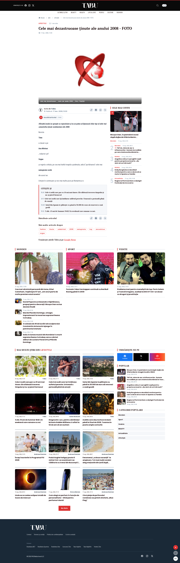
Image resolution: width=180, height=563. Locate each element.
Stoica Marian (75, 492)
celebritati (62, 229)
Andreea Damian (40, 454)
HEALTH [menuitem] (82, 12)
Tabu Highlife (77, 547)
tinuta (51, 229)
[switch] (164, 5)
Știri (49, 18)
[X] (33, 5)
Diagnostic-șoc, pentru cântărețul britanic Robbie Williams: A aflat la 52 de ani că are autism (64, 422)
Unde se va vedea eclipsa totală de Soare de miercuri (30, 496)
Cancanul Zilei (66, 547)
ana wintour (100, 229)
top (90, 229)
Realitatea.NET (31, 547)
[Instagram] (29, 5)
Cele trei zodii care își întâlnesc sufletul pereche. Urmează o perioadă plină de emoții (74, 199)
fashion (43, 229)
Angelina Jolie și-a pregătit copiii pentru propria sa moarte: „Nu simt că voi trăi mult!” (128, 161)
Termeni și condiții (39, 534)
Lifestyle (56, 18)
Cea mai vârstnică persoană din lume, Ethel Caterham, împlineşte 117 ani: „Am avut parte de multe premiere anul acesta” (36, 291)
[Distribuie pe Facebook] (96, 110)
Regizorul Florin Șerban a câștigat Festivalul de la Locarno (128, 182)
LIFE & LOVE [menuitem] (92, 12)
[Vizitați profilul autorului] (41, 110)
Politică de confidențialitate (55, 534)
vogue (42, 233)
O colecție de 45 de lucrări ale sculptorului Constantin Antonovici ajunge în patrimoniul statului (41, 326)
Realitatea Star (55, 547)
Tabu (53, 109)
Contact (29, 534)
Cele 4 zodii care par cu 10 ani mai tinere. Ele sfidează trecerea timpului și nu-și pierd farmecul (74, 193)
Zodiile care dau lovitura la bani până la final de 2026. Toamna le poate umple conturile (97, 422)
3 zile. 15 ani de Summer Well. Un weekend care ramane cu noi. (70, 211)
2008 (71, 229)
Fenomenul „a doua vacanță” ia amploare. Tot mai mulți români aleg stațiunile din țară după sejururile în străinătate (97, 461)
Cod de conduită (70, 534)
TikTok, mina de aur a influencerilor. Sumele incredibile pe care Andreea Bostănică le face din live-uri (128, 151)
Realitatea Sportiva (43, 547)
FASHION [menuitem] (119, 12)
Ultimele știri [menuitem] (63, 12)
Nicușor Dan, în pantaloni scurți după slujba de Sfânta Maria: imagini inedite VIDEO (124, 137)
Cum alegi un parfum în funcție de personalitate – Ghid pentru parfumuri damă (64, 498)
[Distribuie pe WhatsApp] (100, 110)
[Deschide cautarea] (157, 5)
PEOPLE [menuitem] (101, 12)
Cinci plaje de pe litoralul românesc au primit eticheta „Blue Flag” (98, 498)
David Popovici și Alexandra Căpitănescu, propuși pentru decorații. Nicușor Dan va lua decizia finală (42, 304)
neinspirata (81, 229)
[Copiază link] (91, 110)
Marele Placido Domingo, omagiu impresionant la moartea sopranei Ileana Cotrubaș (41, 315)
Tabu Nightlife (87, 547)
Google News (70, 239)
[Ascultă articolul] (175, 547)
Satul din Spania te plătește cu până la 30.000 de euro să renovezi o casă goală (74, 206)
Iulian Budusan (74, 416)
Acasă (42, 18)
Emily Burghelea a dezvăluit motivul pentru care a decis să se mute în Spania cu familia (128, 172)
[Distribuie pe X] (105, 110)
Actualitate (119, 178)
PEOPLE (117, 156)
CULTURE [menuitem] (110, 12)
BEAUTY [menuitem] (73, 12)
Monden (113, 141)
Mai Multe (64, 508)
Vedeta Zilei (97, 547)
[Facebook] (25, 5)
